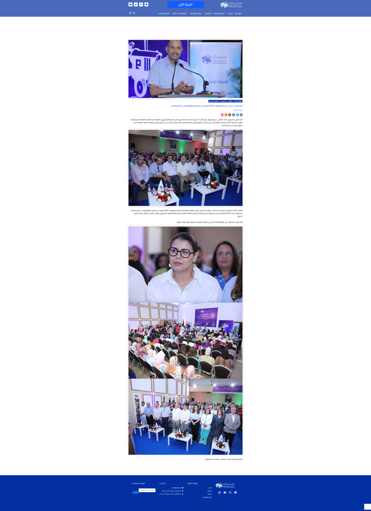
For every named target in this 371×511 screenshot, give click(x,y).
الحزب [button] (230, 13)
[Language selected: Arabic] (365, 509)
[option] (366, 509)
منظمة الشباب (164, 13)
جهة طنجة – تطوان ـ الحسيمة (231, 101)
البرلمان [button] (208, 13)
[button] (229, 13)
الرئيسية (238, 13)
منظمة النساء (214, 101)
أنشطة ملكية (219, 13)
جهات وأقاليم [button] (196, 13)
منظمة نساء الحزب (179, 13)
